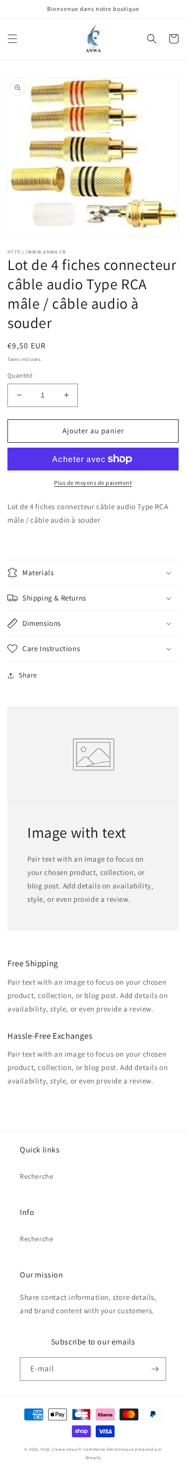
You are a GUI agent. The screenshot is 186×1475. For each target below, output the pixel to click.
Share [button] (28, 674)
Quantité (19, 375)
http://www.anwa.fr (61, 1449)
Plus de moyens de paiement (93, 482)
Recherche (36, 1176)
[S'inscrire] (155, 1369)
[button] (12, 39)
